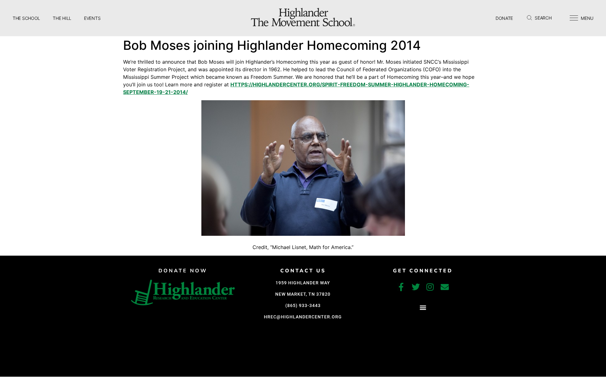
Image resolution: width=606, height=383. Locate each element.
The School (26, 18)
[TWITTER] (416, 287)
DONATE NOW (182, 270)
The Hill (62, 18)
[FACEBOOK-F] (401, 287)
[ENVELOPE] (445, 287)
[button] (423, 307)
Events (92, 18)
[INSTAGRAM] (430, 287)
